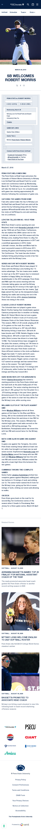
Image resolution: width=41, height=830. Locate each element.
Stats (32, 12)
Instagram (18, 155)
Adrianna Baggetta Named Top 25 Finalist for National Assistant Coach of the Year (20, 574)
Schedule (13, 12)
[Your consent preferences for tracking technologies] (4, 826)
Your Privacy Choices (20, 801)
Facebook (11, 155)
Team (23, 12)
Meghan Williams (14, 410)
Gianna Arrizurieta (14, 380)
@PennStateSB (13, 157)
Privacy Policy (20, 780)
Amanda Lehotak (26, 228)
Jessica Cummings (28, 297)
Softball (5, 568)
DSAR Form (20, 795)
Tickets (9, 122)
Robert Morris (26, 140)
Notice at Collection (20, 806)
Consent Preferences (20, 785)
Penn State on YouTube (16, 159)
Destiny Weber (7, 454)
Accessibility (20, 811)
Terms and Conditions (20, 790)
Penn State (16, 140)
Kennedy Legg (29, 452)
